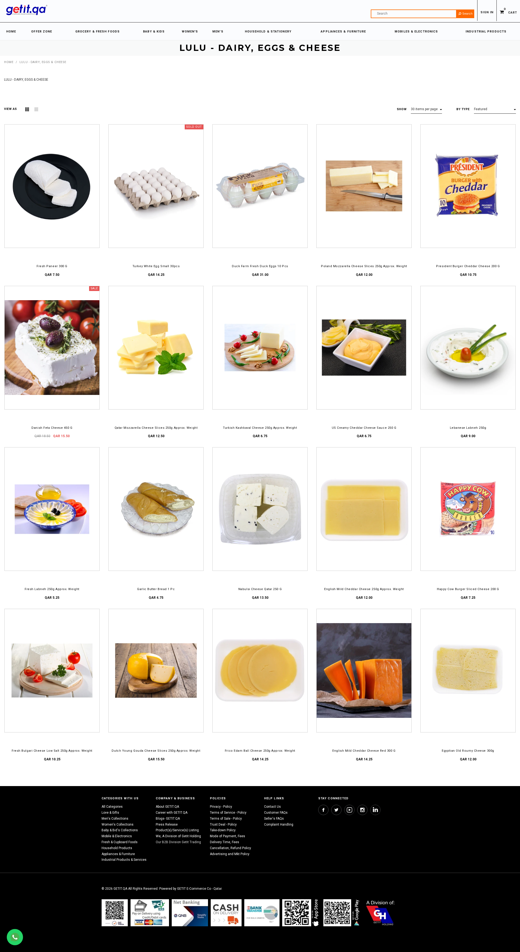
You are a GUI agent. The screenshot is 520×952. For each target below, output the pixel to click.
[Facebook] (323, 810)
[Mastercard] (190, 913)
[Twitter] (336, 810)
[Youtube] (349, 810)
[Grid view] (27, 109)
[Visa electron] (262, 913)
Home (8, 62)
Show (402, 109)
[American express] (226, 913)
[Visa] (150, 913)
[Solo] (341, 913)
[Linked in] (375, 810)
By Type (463, 109)
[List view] (36, 109)
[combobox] (422, 14)
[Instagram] (362, 810)
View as (10, 109)
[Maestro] (301, 913)
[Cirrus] (380, 913)
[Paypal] (115, 913)
